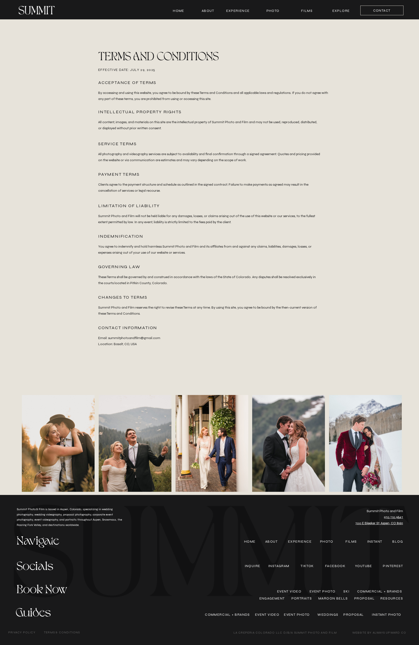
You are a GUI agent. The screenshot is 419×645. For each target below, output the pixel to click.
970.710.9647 (393, 517)
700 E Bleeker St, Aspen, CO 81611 (379, 523)
